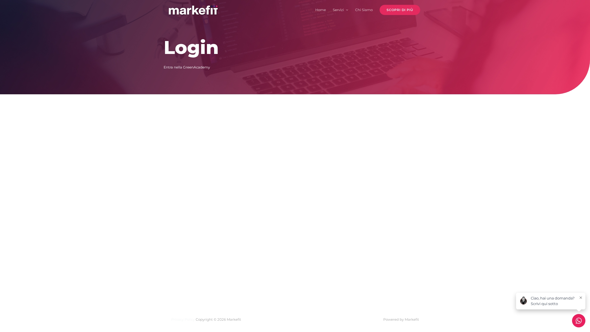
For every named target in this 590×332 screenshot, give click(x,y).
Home (320, 10)
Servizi (338, 10)
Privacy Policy (183, 319)
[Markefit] (193, 9)
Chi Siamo (364, 10)
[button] (400, 10)
